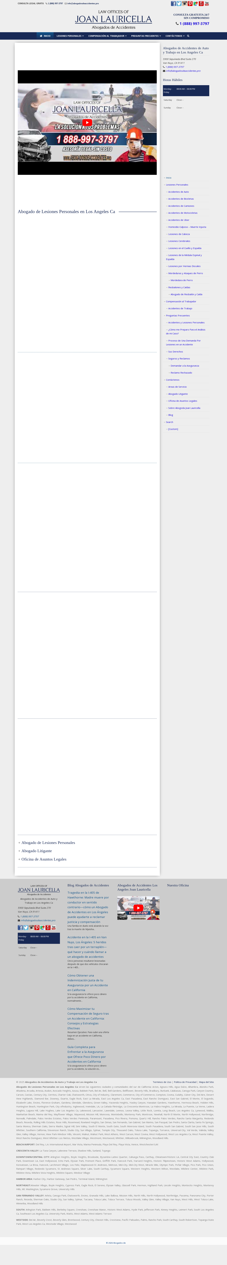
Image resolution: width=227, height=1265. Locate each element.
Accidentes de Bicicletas (181, 198)
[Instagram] (184, 5)
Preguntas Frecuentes (178, 315)
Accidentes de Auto (178, 191)
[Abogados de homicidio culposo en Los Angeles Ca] (135, 369)
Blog (170, 414)
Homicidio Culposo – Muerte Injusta (187, 226)
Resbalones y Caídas (179, 287)
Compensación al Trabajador (181, 301)
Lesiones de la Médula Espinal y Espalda (184, 257)
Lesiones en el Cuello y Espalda (184, 248)
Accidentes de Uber (178, 219)
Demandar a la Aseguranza (185, 365)
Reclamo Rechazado (181, 372)
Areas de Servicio (177, 386)
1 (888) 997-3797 (55, 3)
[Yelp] (201, 5)
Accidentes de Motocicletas (183, 212)
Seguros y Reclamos (179, 358)
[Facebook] (173, 5)
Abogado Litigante (178, 393)
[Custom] (173, 428)
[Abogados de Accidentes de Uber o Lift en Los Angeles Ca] (87, 730)
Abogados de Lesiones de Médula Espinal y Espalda (39, 620)
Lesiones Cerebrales (179, 241)
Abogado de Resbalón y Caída (186, 294)
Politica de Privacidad (185, 1082)
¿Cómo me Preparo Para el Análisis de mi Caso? (185, 331)
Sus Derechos (175, 351)
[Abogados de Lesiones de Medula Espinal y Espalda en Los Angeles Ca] (39, 604)
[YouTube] (206, 5)
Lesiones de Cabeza (179, 234)
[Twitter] (179, 5)
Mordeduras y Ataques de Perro (185, 273)
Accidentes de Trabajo (180, 308)
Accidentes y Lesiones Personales (186, 322)
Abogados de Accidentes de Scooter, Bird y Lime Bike (135, 747)
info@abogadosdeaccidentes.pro (83, 3)
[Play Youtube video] (87, 122)
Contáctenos (172, 379)
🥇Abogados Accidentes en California (113, 20)
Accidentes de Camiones (181, 205)
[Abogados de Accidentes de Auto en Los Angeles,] (87, 240)
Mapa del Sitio (206, 1082)
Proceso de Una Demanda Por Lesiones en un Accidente (183, 342)
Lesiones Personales (177, 184)
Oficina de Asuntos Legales (182, 400)
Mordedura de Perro (182, 280)
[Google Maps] (195, 5)
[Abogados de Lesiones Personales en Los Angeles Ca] (39, 240)
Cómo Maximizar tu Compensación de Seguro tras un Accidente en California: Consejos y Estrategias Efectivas (88, 1018)
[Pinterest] (190, 5)
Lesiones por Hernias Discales (184, 266)
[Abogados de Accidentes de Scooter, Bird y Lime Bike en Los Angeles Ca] (135, 730)
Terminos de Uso (162, 1082)
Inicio (168, 177)
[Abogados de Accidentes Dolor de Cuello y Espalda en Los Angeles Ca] (135, 475)
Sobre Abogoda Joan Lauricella (184, 407)
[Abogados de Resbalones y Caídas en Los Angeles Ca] (39, 734)
